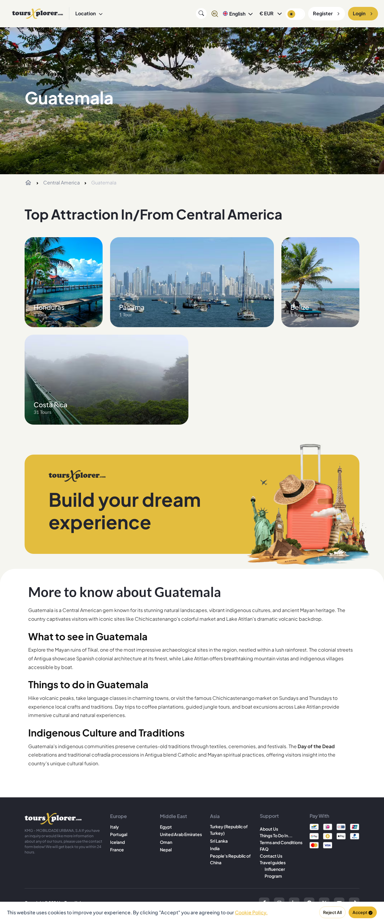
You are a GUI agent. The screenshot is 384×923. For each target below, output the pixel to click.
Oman (166, 842)
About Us (269, 829)
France (117, 849)
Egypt (166, 826)
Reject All (332, 912)
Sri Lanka (219, 841)
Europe (118, 816)
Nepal (166, 849)
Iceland (117, 842)
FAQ (264, 849)
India (215, 848)
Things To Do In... (276, 835)
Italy (114, 826)
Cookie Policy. (251, 912)
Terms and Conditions (281, 842)
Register (323, 13)
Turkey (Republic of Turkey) (229, 830)
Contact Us (271, 856)
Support (269, 816)
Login (359, 13)
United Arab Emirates (181, 834)
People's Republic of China (230, 859)
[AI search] (214, 13)
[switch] (295, 14)
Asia (215, 816)
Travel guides (273, 862)
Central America (61, 182)
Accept (360, 912)
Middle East (173, 816)
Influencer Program (275, 872)
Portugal (118, 834)
